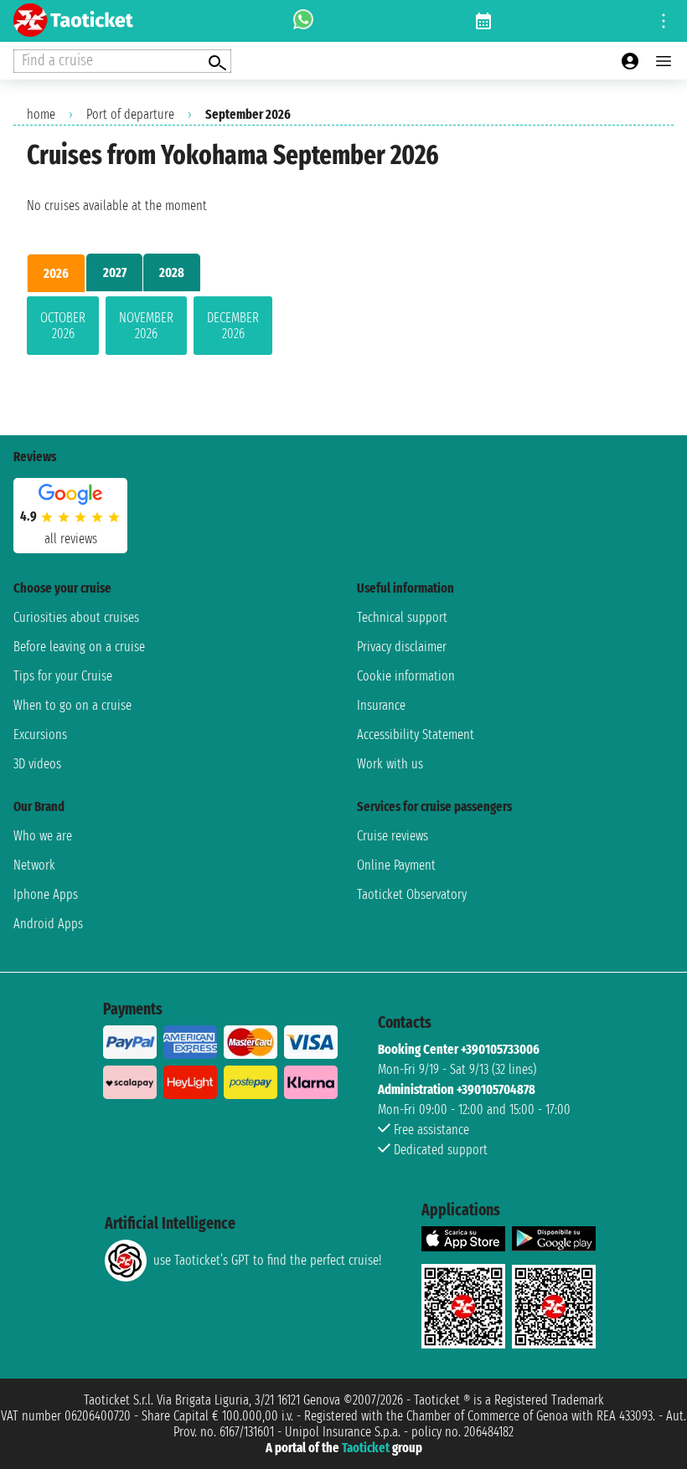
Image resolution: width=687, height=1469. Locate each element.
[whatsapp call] (303, 21)
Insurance (381, 705)
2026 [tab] (56, 273)
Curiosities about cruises (76, 617)
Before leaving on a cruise (79, 647)
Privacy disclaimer (402, 647)
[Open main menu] (663, 61)
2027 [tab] (115, 272)
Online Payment (396, 865)
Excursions (40, 734)
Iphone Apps (45, 894)
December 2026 (233, 326)
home (41, 114)
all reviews (70, 539)
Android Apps (48, 924)
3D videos (37, 764)
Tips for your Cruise (62, 676)
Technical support (402, 617)
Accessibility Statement (415, 734)
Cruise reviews (392, 836)
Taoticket (366, 1448)
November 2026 (146, 326)
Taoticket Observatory (412, 894)
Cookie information (406, 676)
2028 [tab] (171, 272)
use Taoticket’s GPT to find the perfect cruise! (267, 1260)
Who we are (42, 836)
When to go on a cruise (72, 705)
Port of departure (130, 114)
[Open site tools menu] (663, 21)
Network (34, 865)
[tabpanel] (343, 329)
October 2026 (62, 326)
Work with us (390, 764)
